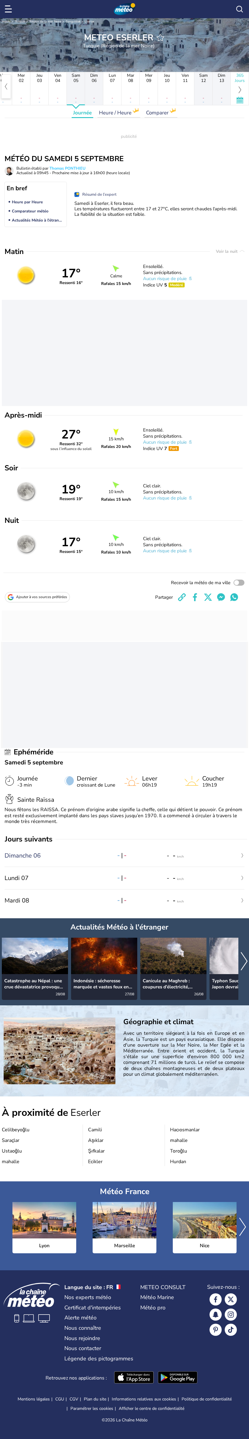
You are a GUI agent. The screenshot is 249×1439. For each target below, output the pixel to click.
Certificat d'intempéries (92, 1307)
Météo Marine (157, 1297)
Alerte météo (80, 1317)
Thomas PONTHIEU (67, 168)
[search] (239, 9)
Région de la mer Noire (45, 21)
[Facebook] (216, 1299)
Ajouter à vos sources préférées (41, 596)
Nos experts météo (87, 1297)
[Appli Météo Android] (177, 1378)
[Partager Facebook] (195, 597)
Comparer (158, 112)
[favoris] (160, 37)
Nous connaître (82, 1328)
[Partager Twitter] (208, 597)
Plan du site (95, 1399)
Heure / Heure (116, 112)
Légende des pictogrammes (98, 1358)
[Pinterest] (216, 1330)
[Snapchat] (216, 1315)
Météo (6, 21)
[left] (6, 86)
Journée (82, 112)
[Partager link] (182, 597)
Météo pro (152, 1307)
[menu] (9, 9)
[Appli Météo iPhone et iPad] (134, 1378)
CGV (74, 1399)
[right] (244, 961)
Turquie (20, 21)
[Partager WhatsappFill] (234, 597)
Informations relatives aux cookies (144, 1399)
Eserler (89, 21)
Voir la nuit (227, 251)
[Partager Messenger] (221, 597)
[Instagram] (231, 1315)
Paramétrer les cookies (91, 1408)
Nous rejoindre (82, 1338)
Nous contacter (82, 1348)
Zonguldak (73, 21)
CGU (59, 1399)
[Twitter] (231, 1299)
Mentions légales (34, 1399)
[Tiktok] (231, 1330)
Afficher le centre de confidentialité (151, 1408)
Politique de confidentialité (207, 1399)
